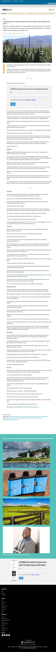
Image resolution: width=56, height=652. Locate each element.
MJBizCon (21, 1)
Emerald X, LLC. (26, 644)
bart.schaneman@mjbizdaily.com (31, 407)
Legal (2, 612)
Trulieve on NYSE (29, 13)
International (3, 602)
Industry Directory (4, 623)
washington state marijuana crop (10, 419)
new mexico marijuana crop (18, 418)
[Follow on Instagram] (55, 3)
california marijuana (13, 416)
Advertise (15, 1)
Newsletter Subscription (5, 620)
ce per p (23, 275)
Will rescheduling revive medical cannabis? (45, 13)
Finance (2, 611)
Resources (3, 593)
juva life (10, 418)
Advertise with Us (4, 618)
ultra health (28, 418)
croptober (5, 418)
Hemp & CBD (3, 609)
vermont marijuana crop (36, 418)
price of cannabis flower (29, 222)
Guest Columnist (4, 628)
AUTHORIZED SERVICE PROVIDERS (22, 646)
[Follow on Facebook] (49, 3)
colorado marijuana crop (41, 416)
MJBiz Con (3, 622)
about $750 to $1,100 (44, 275)
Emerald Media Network (6, 1)
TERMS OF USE (26, 647)
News (4, 19)
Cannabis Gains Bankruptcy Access (16, 13)
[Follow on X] (53, 3)
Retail (2, 604)
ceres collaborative (23, 416)
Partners (2, 627)
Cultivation (3, 607)
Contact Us (3, 630)
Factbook (3, 625)
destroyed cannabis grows (17, 233)
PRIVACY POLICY (33, 647)
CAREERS (13, 646)
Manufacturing (4, 606)
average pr (18, 275)
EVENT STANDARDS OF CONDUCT (36, 646)
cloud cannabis (32, 416)
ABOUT (9, 646)
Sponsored (3, 594)
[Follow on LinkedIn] (51, 3)
